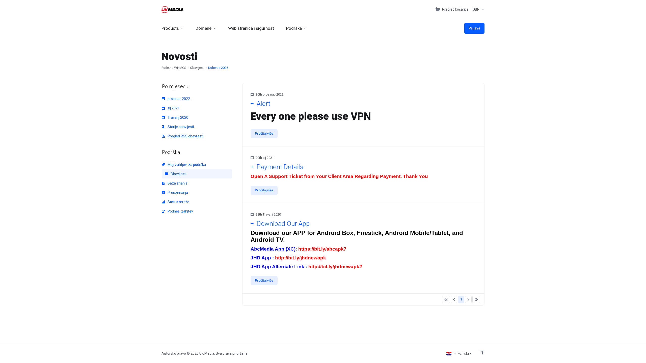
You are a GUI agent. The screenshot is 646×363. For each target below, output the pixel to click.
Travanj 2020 (177, 117)
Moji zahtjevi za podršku (186, 165)
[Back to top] (482, 352)
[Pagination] (446, 299)
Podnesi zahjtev (180, 211)
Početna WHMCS (174, 68)
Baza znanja (177, 183)
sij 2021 (173, 108)
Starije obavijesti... (181, 127)
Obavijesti (197, 68)
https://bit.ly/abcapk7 (322, 249)
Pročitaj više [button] (264, 133)
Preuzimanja (177, 193)
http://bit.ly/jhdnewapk (300, 257)
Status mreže (178, 202)
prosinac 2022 (178, 99)
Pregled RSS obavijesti (185, 136)
